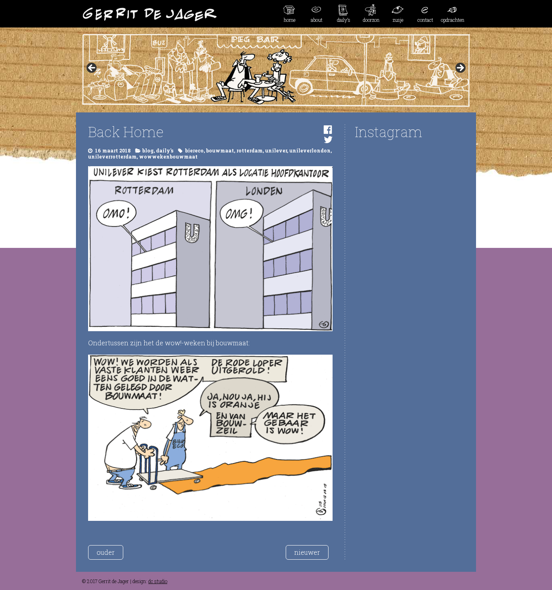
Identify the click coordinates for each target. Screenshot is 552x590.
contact (425, 20)
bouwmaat (220, 150)
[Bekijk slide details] (276, 70)
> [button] (460, 68)
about (316, 20)
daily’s (343, 20)
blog (148, 150)
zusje (398, 20)
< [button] (92, 68)
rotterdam (249, 150)
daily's (164, 150)
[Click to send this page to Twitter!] (328, 139)
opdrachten (452, 20)
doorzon (371, 20)
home (289, 20)
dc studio (157, 581)
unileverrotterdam (112, 156)
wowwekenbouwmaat (168, 156)
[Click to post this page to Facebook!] (328, 129)
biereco (194, 150)
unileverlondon (310, 150)
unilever (276, 150)
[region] (276, 70)
